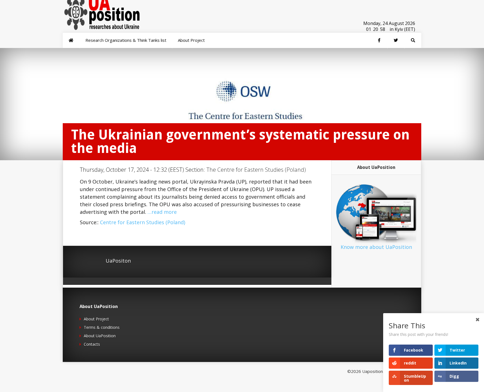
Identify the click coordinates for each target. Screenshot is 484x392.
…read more (162, 211)
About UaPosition (100, 335)
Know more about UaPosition (376, 247)
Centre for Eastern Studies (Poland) (142, 222)
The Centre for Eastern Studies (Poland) (256, 169)
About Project (96, 319)
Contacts (92, 344)
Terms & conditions (102, 327)
